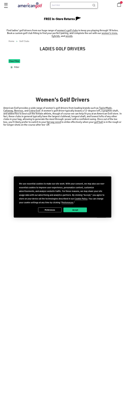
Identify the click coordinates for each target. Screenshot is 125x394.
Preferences (50, 209)
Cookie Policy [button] (81, 198)
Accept (75, 209)
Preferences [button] (67, 202)
